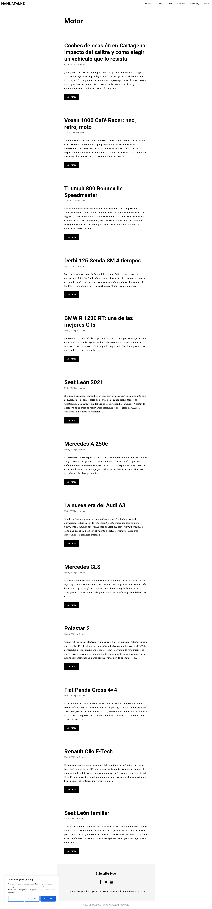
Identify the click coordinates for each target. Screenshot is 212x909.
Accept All (48, 899)
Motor (207, 3)
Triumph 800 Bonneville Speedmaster (93, 192)
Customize (16, 899)
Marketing (194, 3)
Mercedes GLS (82, 567)
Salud (169, 3)
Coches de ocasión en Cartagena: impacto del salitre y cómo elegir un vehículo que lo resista (105, 52)
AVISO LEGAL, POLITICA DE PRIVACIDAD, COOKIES (106, 905)
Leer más (71, 96)
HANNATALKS (13, 3)
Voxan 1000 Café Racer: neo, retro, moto (100, 123)
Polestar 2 (77, 629)
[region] (32, 889)
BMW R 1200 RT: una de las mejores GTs (98, 321)
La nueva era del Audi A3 (94, 505)
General (147, 3)
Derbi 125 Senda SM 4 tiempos (102, 261)
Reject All (32, 899)
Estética (181, 3)
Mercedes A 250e (86, 444)
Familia (159, 3)
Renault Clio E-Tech (88, 752)
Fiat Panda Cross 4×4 (90, 690)
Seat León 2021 (83, 382)
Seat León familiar (86, 813)
